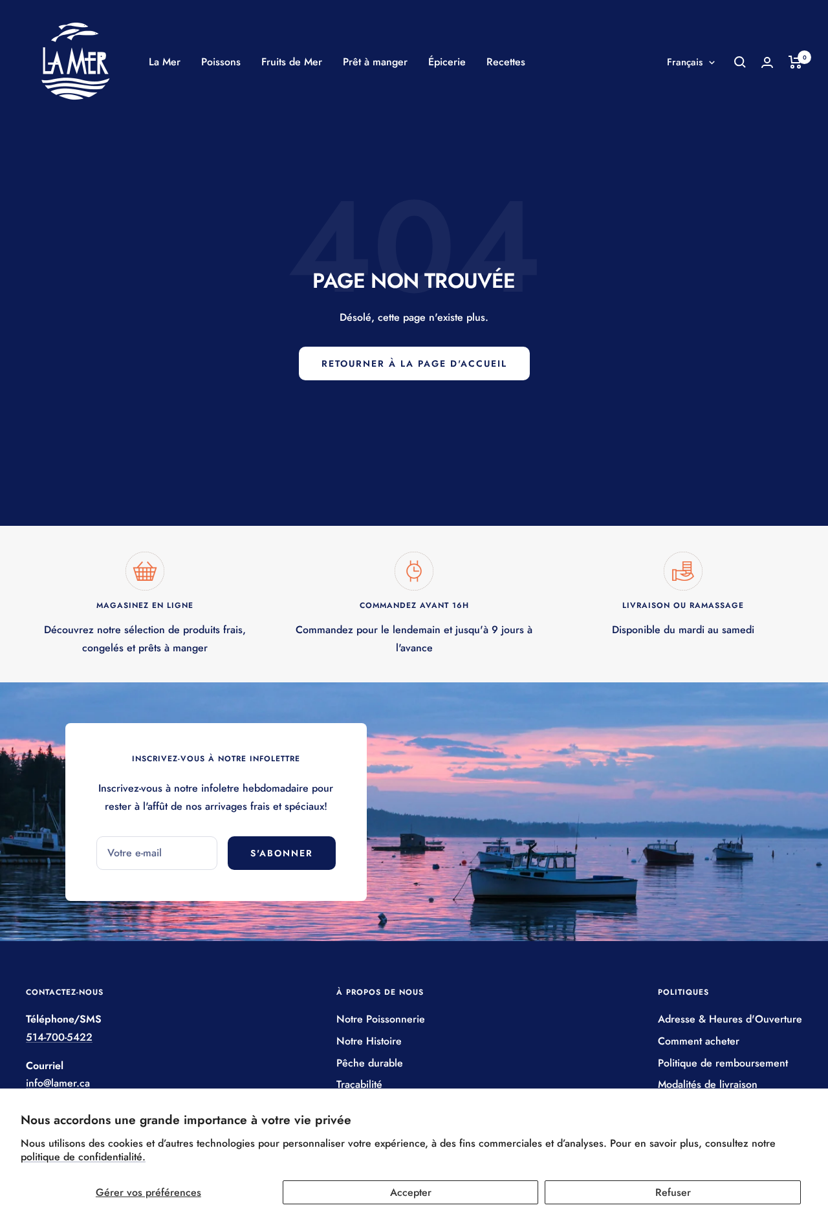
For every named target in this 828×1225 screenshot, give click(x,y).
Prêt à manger (375, 61)
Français (685, 62)
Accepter (410, 1192)
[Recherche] (740, 62)
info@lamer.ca (58, 1083)
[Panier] (795, 62)
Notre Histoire (369, 1041)
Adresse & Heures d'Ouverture (730, 1019)
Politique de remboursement (723, 1063)
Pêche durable (369, 1063)
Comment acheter (698, 1041)
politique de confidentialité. (83, 1156)
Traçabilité (359, 1084)
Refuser (673, 1192)
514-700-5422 (59, 1037)
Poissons (221, 61)
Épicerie (447, 61)
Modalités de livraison (707, 1084)
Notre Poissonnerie (380, 1019)
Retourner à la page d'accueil (414, 363)
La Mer (164, 61)
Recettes (505, 61)
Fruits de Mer (291, 61)
